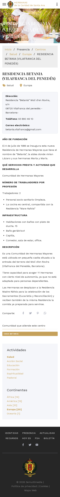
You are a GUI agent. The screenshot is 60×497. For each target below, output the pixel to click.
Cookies (43, 486)
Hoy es (26, 438)
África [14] (13, 397)
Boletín (49, 438)
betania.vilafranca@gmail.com (23, 129)
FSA (37, 438)
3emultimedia (34, 482)
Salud (13, 54)
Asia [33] (12, 405)
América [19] (14, 401)
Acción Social (15, 361)
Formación (13, 369)
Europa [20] (14, 409)
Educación (13, 365)
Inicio (8, 49)
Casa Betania (11, 334)
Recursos (12, 438)
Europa (27, 54)
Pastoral (12, 377)
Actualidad (47, 433)
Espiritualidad (15, 373)
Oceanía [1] (13, 413)
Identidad (11, 433)
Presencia (29, 433)
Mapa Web (30, 490)
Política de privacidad (24, 486)
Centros (40, 49)
